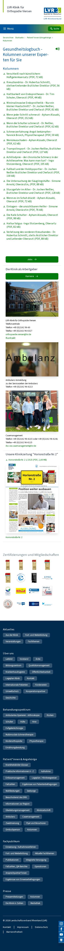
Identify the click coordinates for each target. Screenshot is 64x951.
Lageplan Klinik (13, 678)
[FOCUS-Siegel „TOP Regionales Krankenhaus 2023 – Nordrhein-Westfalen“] (21, 565)
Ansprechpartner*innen (16, 872)
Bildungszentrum (13, 665)
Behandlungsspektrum (16, 709)
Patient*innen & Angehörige (39, 37)
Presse (7, 891)
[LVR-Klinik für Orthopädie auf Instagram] (61, 923)
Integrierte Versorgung (36, 859)
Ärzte (38, 659)
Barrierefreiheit (14, 931)
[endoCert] (21, 578)
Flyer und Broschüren (36, 823)
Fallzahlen (10, 784)
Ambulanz (10, 816)
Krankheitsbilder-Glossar (17, 764)
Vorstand (24, 659)
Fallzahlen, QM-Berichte (16, 866)
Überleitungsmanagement (18, 810)
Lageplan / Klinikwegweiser (44, 777)
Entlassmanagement (15, 777)
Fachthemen (33, 641)
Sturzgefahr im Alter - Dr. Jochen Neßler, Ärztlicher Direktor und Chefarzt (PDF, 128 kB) (33, 191)
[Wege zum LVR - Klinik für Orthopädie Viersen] (21, 604)
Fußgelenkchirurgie (14, 728)
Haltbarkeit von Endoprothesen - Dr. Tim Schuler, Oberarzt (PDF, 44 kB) (30, 95)
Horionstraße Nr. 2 (14, 537)
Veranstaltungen (13, 641)
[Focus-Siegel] (47, 565)
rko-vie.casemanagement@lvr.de (21, 445)
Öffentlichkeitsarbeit (41, 671)
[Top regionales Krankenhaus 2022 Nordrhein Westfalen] (8, 565)
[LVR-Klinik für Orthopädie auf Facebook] (61, 929)
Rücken (50, 715)
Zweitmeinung (12, 823)
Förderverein (41, 684)
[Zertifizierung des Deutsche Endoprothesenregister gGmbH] (47, 578)
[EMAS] (8, 591)
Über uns (8, 653)
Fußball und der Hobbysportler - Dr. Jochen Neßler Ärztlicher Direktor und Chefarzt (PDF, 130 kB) (33, 172)
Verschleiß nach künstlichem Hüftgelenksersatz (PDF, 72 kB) (24, 75)
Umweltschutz (12, 691)
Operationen (40, 866)
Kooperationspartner (35, 691)
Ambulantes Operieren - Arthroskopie (22, 715)
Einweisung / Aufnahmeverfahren (21, 846)
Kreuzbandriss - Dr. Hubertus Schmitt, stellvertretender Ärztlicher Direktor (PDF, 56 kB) (33, 86)
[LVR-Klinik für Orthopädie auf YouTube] (61, 934)
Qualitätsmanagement (39, 665)
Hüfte (22, 721)
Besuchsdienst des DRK (16, 797)
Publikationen (12, 859)
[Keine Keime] (21, 591)
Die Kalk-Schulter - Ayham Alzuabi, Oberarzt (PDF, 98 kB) (32, 216)
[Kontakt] (61, 940)
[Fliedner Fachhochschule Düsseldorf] (47, 604)
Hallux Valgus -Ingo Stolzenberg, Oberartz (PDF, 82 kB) (31, 225)
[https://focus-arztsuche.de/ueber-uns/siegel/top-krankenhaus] (34, 565)
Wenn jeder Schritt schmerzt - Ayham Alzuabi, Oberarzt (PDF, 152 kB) (33, 116)
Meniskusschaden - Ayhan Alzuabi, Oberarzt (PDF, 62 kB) (31, 142)
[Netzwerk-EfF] (47, 591)
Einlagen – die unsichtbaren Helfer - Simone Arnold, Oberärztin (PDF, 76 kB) (32, 208)
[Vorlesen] (59, 50)
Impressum (23, 927)
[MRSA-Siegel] (34, 591)
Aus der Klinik (12, 635)
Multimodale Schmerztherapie (19, 734)
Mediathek (35, 903)
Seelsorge (31, 790)
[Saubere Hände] (8, 604)
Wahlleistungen (13, 790)
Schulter (9, 721)
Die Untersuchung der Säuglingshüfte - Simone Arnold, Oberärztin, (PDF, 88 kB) (33, 182)
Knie (34, 721)
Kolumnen (32, 829)
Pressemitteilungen (14, 896)
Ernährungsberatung (15, 747)
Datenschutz (41, 927)
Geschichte (11, 697)
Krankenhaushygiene (15, 671)
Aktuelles (8, 629)
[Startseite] (52, 11)
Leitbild (9, 659)
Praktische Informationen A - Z (20, 771)
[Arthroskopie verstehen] (34, 604)
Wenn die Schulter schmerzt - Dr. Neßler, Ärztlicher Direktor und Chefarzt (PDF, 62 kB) (32, 125)
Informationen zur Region (18, 803)
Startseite (19, 37)
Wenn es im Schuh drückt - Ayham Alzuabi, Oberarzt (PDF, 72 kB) (30, 199)
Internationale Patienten (17, 684)
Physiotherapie (36, 741)
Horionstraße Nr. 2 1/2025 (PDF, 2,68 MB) (28, 460)
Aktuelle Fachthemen (44, 853)
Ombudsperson (13, 829)
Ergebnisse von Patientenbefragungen (39, 784)
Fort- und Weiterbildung (36, 635)
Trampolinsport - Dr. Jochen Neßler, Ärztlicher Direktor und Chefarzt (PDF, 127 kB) (33, 150)
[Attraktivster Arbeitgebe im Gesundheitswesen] (34, 578)
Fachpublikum (11, 841)
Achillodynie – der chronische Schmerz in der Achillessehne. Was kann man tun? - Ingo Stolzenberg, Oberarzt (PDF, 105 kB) (32, 160)
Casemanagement (30, 816)
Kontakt (11, 338)
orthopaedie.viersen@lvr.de (18, 334)
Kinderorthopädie (14, 741)
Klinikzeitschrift (44, 810)
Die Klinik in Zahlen (14, 903)
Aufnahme (46, 771)
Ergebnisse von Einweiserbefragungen (23, 879)
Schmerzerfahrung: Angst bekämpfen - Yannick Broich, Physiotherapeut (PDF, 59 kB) (32, 133)
